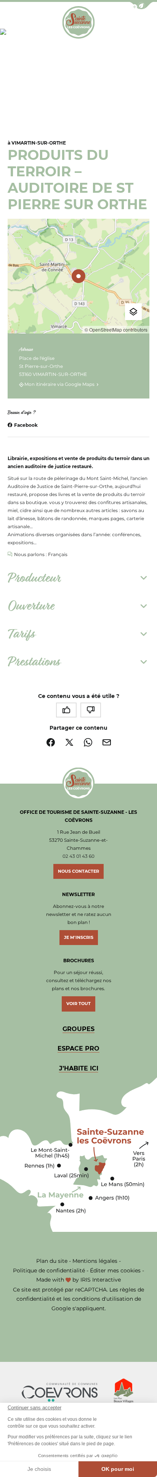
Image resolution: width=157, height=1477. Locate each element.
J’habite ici (78, 1068)
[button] (141, 6)
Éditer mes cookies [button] (115, 1270)
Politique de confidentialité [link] (49, 1270)
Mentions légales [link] (94, 1260)
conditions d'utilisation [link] (102, 1298)
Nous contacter (78, 871)
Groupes (78, 1029)
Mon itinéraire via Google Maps (59, 384)
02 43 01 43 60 (78, 856)
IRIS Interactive (100, 1279)
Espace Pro (78, 1048)
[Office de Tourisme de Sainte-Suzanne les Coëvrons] (78, 22)
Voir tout (78, 1003)
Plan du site (51, 1260)
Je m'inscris (78, 937)
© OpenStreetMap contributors (116, 329)
